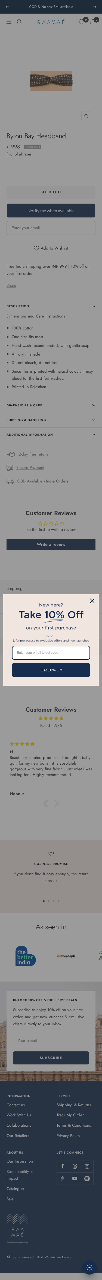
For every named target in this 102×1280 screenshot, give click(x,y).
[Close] (92, 600)
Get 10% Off (51, 670)
